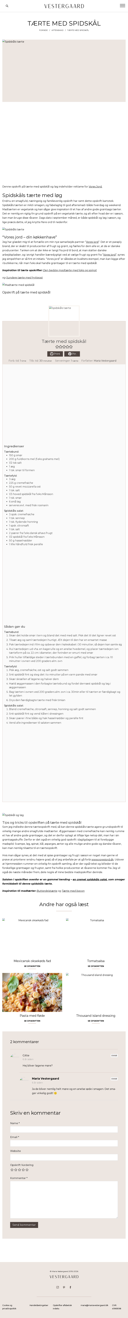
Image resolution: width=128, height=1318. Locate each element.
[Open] (122, 6)
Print (56, 353)
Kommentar (18, 1178)
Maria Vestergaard (105, 360)
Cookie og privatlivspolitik (9, 1307)
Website (15, 1151)
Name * (15, 1123)
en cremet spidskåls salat (90, 879)
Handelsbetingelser (39, 1305)
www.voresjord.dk (102, 859)
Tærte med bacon (73, 890)
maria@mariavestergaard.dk (94, 1305)
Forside (43, 30)
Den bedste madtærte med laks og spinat (70, 270)
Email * (14, 1137)
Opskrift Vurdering (21, 1165)
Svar (114, 1055)
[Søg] (7, 6)
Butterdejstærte (47, 890)
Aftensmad (58, 30)
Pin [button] (73, 353)
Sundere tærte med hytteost (24, 277)
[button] (57, 347)
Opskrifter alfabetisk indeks (62, 1307)
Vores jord (92, 241)
